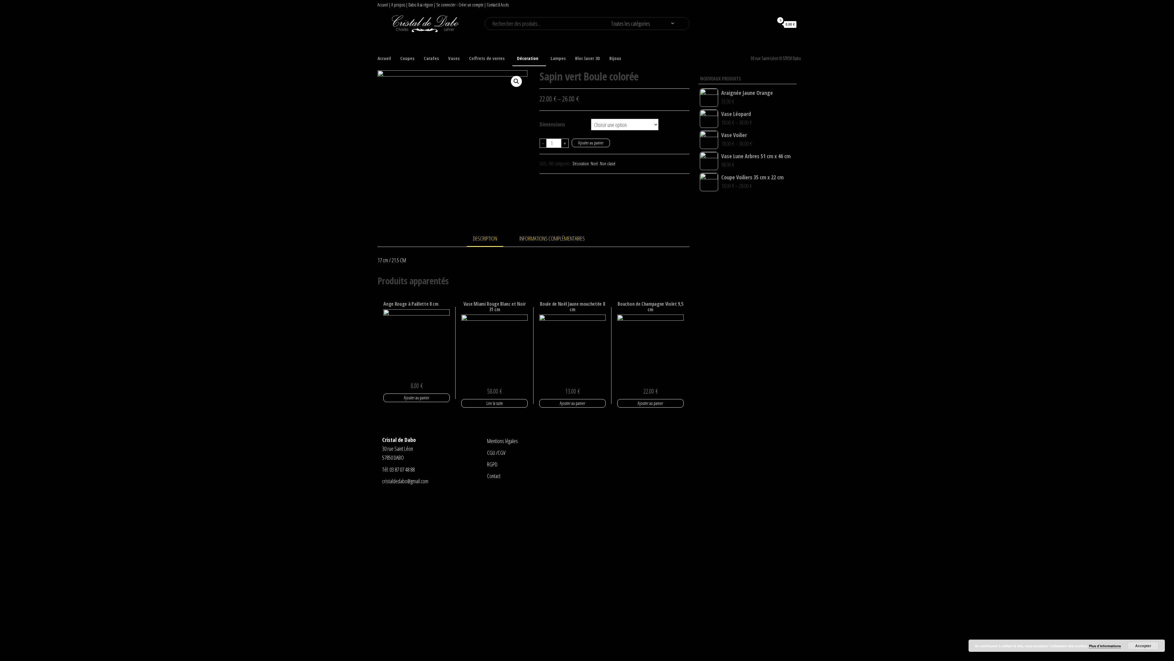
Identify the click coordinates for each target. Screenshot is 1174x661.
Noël (594, 163)
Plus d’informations (1105, 646)
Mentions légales (502, 441)
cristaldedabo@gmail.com (405, 481)
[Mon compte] (766, 24)
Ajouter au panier (591, 143)
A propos (398, 5)
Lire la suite (494, 403)
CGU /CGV (496, 452)
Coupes (407, 58)
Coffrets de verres (487, 58)
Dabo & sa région (420, 5)
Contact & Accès (498, 5)
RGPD (492, 464)
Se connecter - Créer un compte (459, 5)
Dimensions (552, 124)
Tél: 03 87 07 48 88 (398, 469)
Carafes (431, 58)
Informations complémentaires (552, 238)
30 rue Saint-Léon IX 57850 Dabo (776, 58)
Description (485, 238)
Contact (493, 476)
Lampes (558, 58)
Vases (454, 58)
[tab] (489, 239)
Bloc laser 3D (587, 58)
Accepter (1143, 645)
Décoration (527, 58)
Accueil (383, 5)
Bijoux (615, 58)
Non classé (607, 163)
